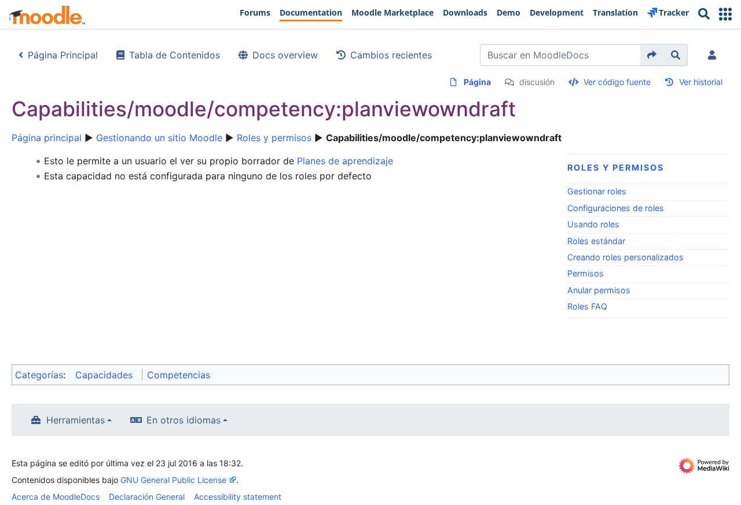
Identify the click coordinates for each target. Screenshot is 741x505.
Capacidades (104, 375)
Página (477, 82)
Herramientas (75, 420)
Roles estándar (596, 241)
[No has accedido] (714, 55)
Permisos (585, 273)
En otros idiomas (183, 420)
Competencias (178, 375)
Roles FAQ (587, 306)
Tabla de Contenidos (174, 55)
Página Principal (63, 55)
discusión (537, 82)
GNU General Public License (173, 480)
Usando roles (593, 224)
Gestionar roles (596, 191)
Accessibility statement (237, 497)
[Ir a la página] (652, 55)
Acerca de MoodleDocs (56, 497)
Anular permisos (598, 290)
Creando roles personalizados (625, 257)
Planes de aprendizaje (345, 161)
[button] (725, 14)
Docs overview (285, 55)
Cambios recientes (391, 55)
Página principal (47, 137)
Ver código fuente (617, 82)
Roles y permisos (274, 137)
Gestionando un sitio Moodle (159, 137)
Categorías (39, 375)
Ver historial (700, 82)
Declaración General (147, 497)
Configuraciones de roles (615, 208)
